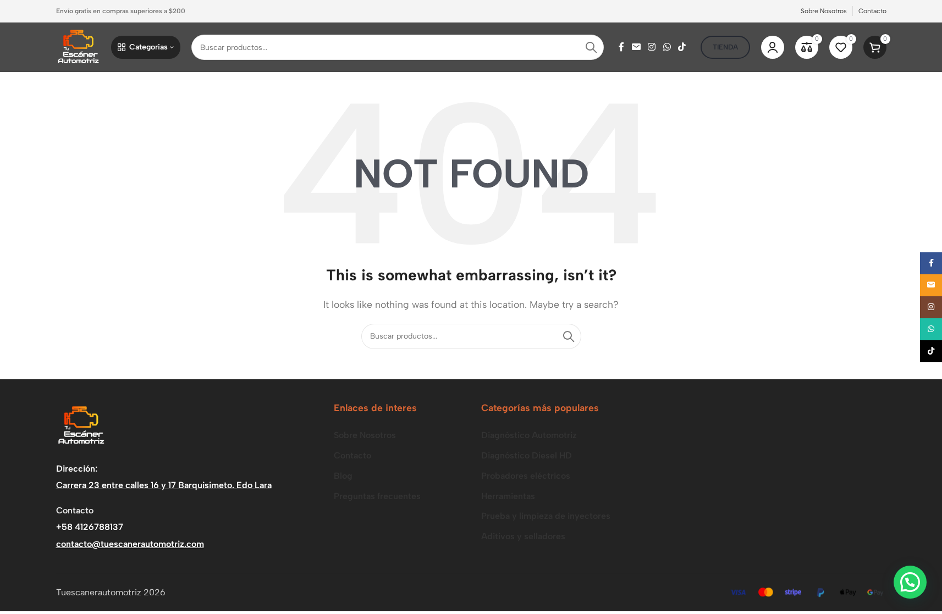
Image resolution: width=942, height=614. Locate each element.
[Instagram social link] (651, 47)
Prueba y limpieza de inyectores (545, 516)
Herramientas (508, 496)
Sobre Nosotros (365, 435)
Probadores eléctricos (525, 476)
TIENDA (725, 47)
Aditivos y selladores (523, 536)
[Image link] (81, 425)
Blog (343, 476)
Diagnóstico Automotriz (529, 435)
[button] (910, 582)
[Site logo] (78, 46)
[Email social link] (636, 47)
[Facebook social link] (621, 47)
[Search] (591, 47)
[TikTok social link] (681, 47)
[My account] (773, 47)
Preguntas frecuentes (377, 496)
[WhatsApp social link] (666, 47)
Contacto (352, 455)
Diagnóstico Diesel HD (526, 455)
